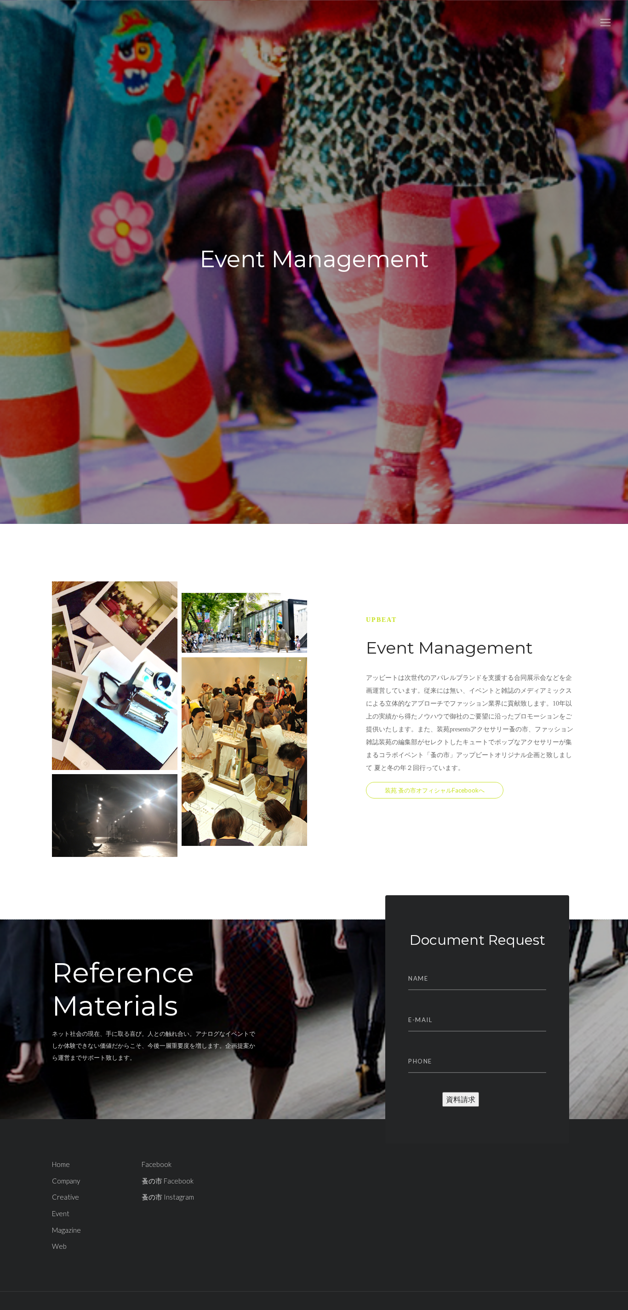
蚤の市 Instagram (168, 1197)
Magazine (66, 1230)
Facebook (156, 1164)
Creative (65, 1197)
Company (66, 1181)
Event (60, 1213)
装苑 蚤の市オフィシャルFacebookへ (435, 790)
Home (61, 1164)
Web (59, 1246)
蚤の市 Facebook (168, 1181)
